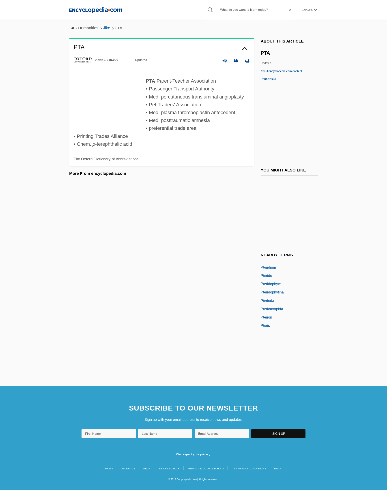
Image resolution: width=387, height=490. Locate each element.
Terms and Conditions (249, 468)
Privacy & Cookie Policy (206, 468)
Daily (278, 468)
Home (109, 468)
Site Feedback (169, 468)
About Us (128, 468)
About (281, 71)
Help (146, 468)
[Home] (95, 10)
